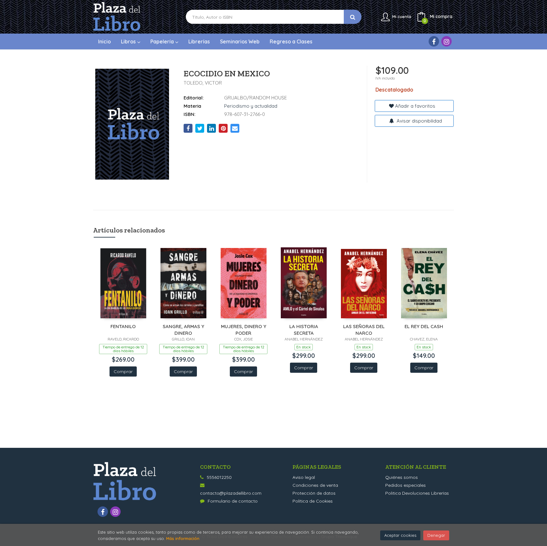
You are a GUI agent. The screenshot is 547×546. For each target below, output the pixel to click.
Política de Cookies (312, 501)
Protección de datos (314, 493)
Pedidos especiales (405, 485)
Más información (182, 538)
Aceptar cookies (400, 535)
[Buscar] (353, 17)
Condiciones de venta (315, 485)
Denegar (436, 535)
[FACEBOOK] (434, 41)
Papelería (162, 41)
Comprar (123, 371)
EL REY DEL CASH (424, 326)
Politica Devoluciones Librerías (417, 493)
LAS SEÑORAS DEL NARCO (364, 329)
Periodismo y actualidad (250, 106)
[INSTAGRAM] (446, 41)
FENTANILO (123, 326)
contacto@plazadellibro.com (230, 493)
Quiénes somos (401, 477)
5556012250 (219, 477)
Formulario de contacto (233, 501)
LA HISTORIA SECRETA (303, 329)
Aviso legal (303, 477)
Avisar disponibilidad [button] (418, 121)
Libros (129, 41)
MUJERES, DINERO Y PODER (243, 329)
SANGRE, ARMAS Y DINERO (183, 329)
